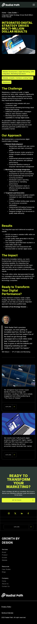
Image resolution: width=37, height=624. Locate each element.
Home (4, 581)
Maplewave (7, 82)
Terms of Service (7, 613)
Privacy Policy (6, 607)
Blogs (4, 572)
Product (4, 555)
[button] (33, 5)
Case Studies (6, 569)
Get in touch (16, 500)
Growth (4, 557)
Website (4, 560)
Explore (16, 527)
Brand (4, 552)
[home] (10, 4)
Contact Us (6, 586)
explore (8, 406)
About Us (5, 584)
